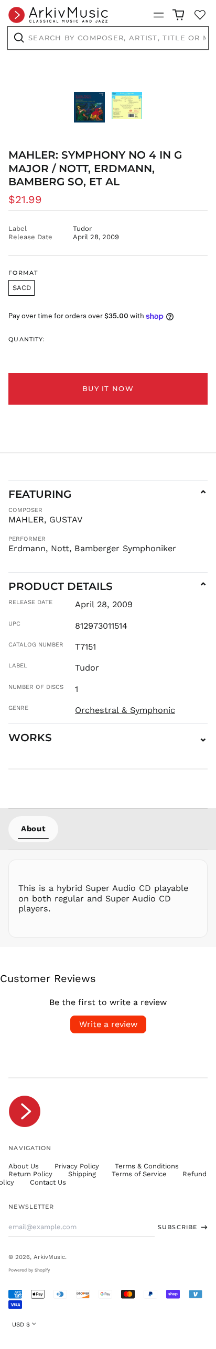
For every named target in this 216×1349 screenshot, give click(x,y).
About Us (23, 1166)
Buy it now (108, 388)
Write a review (108, 1024)
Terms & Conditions (147, 1166)
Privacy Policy (77, 1166)
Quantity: (26, 339)
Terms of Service (139, 1174)
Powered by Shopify (29, 1270)
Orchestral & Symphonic (125, 710)
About (33, 828)
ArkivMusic (49, 1257)
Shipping (82, 1174)
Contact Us (48, 1182)
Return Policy (30, 1174)
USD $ (21, 1324)
